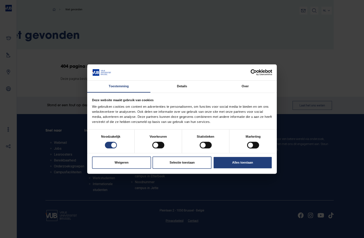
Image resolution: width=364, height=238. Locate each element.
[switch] (158, 145)
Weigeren (121, 162)
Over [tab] (245, 86)
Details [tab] (182, 86)
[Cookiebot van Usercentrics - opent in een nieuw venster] (253, 72)
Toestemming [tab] (119, 86)
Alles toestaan (242, 162)
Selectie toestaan (182, 162)
